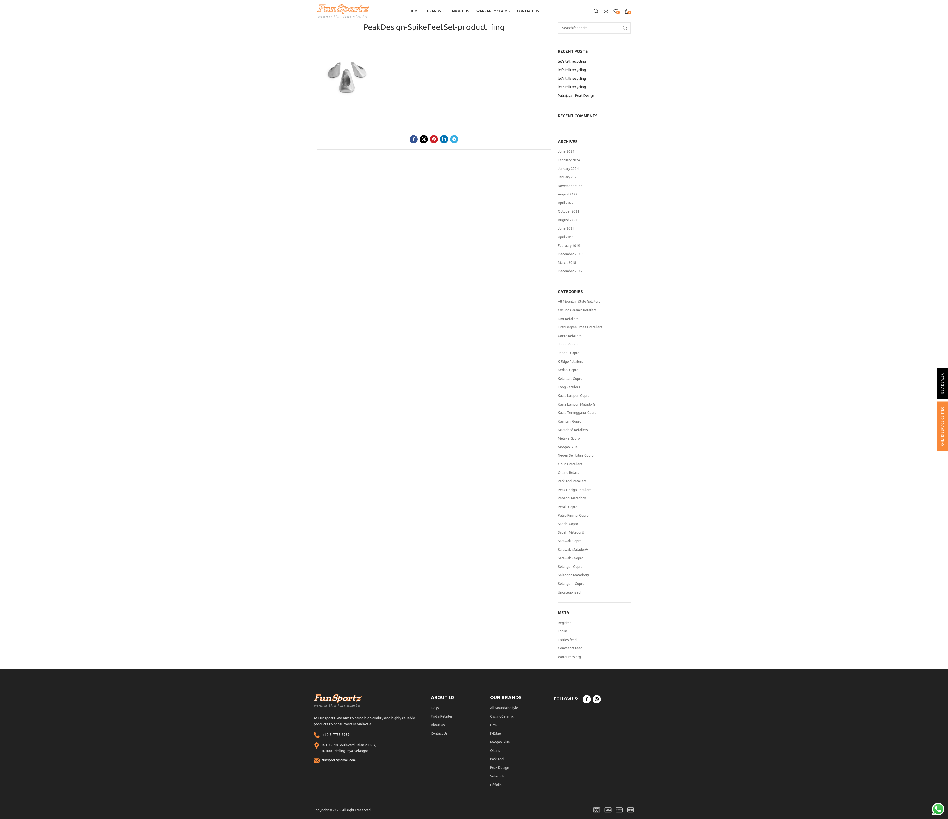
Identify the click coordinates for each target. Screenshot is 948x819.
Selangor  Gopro (570, 567)
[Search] (596, 11)
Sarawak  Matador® (573, 550)
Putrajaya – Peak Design (576, 96)
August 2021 (568, 220)
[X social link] (424, 139)
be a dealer (942, 383)
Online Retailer (569, 472)
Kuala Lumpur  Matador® (577, 404)
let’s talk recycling (572, 61)
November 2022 (570, 186)
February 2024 (569, 160)
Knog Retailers (569, 387)
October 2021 (568, 211)
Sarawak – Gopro (570, 558)
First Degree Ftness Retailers (580, 327)
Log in (562, 631)
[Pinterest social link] (434, 139)
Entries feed (567, 640)
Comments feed (570, 648)
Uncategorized (569, 592)
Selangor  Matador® (573, 575)
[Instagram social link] (597, 699)
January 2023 (568, 177)
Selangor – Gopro (571, 584)
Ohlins (495, 751)
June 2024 (566, 151)
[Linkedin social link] (444, 139)
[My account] (606, 11)
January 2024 (568, 169)
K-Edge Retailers (570, 362)
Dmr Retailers (568, 319)
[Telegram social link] (454, 139)
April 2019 (566, 237)
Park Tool (497, 759)
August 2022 (568, 194)
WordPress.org (569, 657)
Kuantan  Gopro (569, 421)
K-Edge (495, 733)
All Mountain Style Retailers (579, 301)
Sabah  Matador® (571, 532)
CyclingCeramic (502, 716)
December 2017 (570, 271)
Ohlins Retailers (570, 464)
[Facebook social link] (414, 139)
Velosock (497, 776)
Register (564, 623)
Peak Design (499, 768)
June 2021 (566, 228)
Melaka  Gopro (569, 438)
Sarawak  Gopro (570, 541)
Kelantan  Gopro (570, 379)
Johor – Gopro (568, 353)
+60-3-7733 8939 (336, 735)
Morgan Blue (568, 447)
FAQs (435, 708)
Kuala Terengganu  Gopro (577, 413)
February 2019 (569, 246)
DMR (493, 725)
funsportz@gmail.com (339, 760)
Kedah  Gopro (568, 370)
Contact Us (439, 733)
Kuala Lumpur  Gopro (574, 396)
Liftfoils (496, 785)
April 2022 (566, 203)
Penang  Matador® (572, 498)
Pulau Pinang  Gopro (573, 515)
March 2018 (567, 263)
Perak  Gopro (567, 507)
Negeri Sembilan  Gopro (576, 455)
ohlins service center (942, 426)
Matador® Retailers (573, 430)
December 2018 (570, 254)
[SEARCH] (625, 28)
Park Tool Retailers (572, 481)
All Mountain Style (504, 708)
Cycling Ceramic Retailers (577, 310)
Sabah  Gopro (568, 524)
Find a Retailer (441, 716)
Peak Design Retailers (574, 490)
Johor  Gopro (568, 344)
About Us (438, 725)
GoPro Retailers (570, 336)
